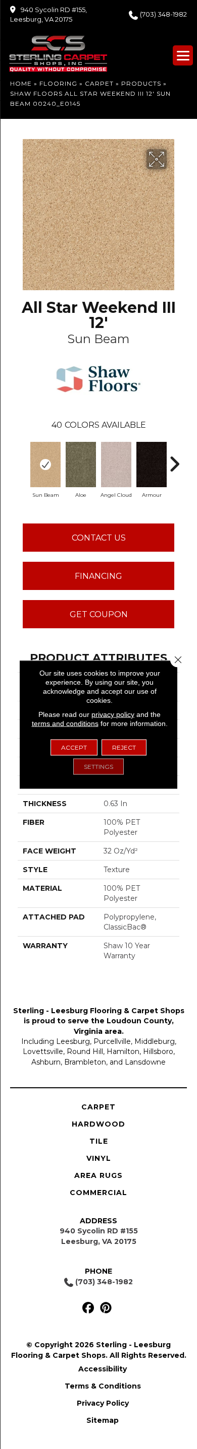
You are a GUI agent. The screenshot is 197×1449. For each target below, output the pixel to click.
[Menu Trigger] (183, 55)
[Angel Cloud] (116, 464)
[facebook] (88, 1308)
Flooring (58, 83)
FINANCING (98, 576)
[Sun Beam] (45, 464)
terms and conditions (65, 723)
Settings (98, 766)
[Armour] (151, 464)
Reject (124, 747)
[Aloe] (80, 464)
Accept (74, 747)
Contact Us (99, 538)
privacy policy (112, 714)
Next (174, 459)
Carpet (99, 83)
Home (21, 83)
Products (141, 83)
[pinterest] (105, 1308)
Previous (22, 459)
